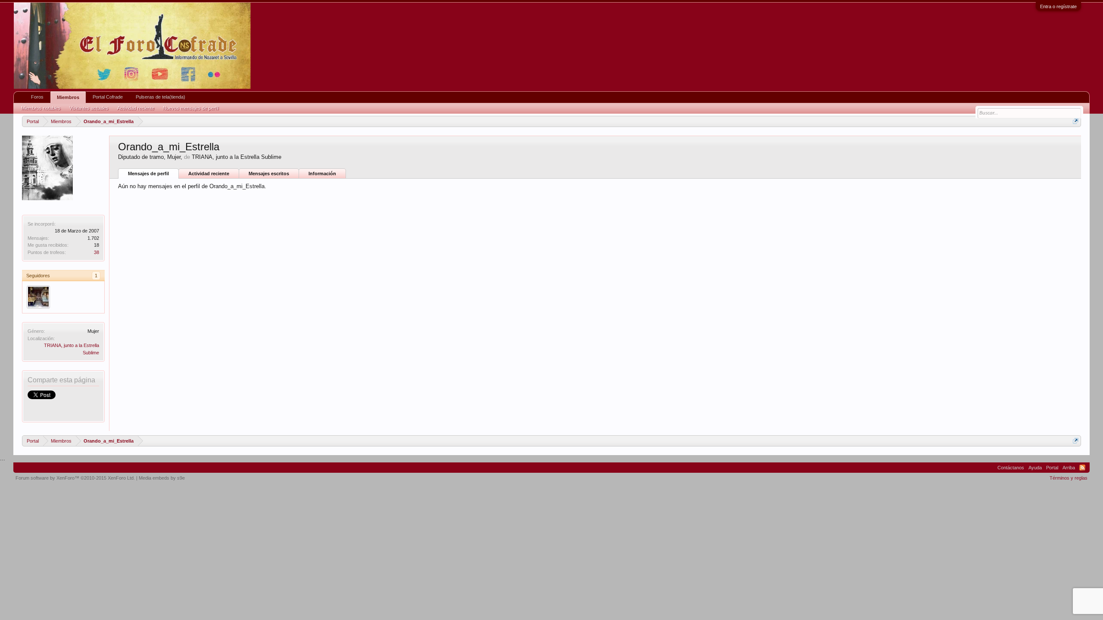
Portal (1052, 467)
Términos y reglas (1068, 477)
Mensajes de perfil (148, 173)
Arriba (1068, 467)
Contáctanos (1010, 467)
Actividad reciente (208, 173)
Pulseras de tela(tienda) (160, 96)
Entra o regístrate (1058, 6)
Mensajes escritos (269, 173)
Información (322, 173)
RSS (1082, 468)
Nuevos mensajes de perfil (190, 108)
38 (96, 252)
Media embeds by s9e (162, 477)
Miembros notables (41, 108)
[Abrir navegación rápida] (1075, 121)
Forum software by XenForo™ (75, 477)
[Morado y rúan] (38, 297)
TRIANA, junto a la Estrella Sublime (236, 157)
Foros (37, 96)
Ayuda (1035, 467)
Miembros (68, 97)
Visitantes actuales (89, 108)
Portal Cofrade (108, 96)
